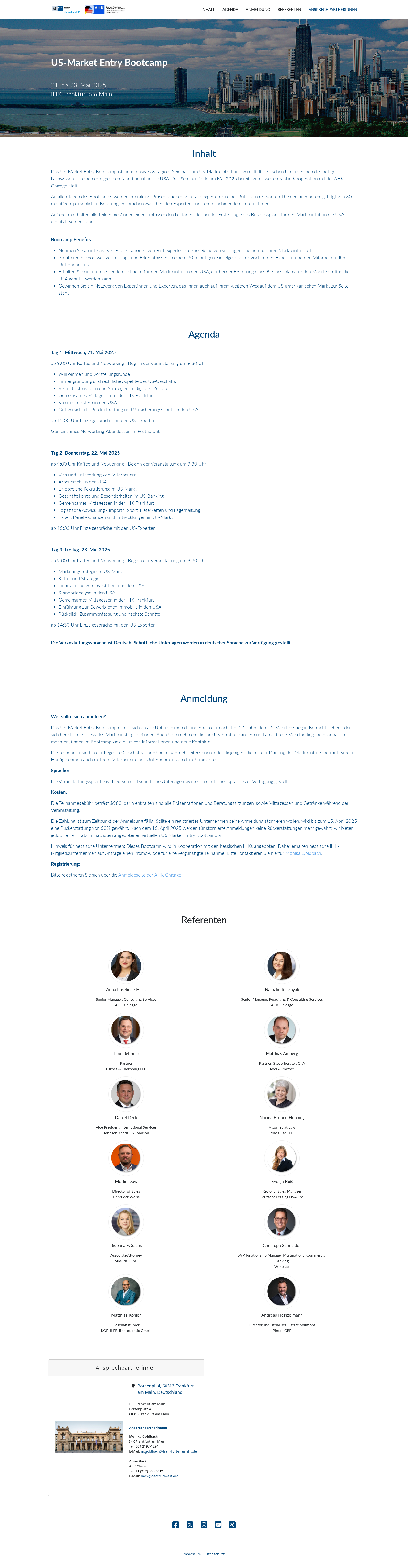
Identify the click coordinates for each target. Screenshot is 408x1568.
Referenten (289, 9)
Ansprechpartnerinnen (333, 9)
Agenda (230, 9)
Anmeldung (258, 9)
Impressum (192, 1553)
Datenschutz (214, 1553)
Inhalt (208, 9)
